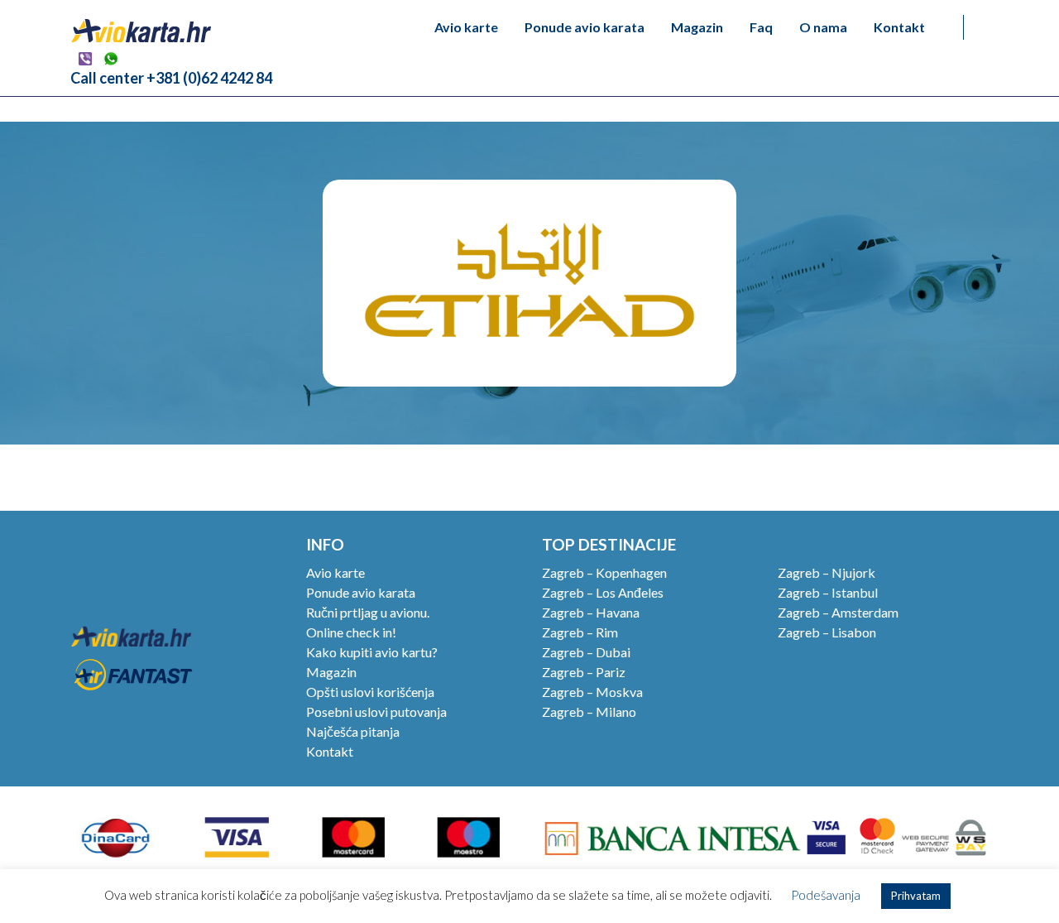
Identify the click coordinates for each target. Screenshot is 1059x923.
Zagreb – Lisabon (827, 632)
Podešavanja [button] (825, 894)
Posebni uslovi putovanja (376, 711)
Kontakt (899, 27)
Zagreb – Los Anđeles (603, 592)
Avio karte (466, 27)
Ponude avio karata (585, 27)
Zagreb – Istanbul (828, 592)
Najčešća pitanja (353, 731)
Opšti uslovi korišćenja (370, 691)
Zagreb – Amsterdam (838, 612)
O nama (823, 27)
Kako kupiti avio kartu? (372, 652)
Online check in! (351, 632)
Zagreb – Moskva (592, 691)
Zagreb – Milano (589, 711)
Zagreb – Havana (591, 612)
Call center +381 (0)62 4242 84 (171, 78)
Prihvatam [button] (916, 895)
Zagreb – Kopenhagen (604, 572)
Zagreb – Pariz (583, 672)
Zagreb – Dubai (586, 652)
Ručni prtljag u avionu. (367, 612)
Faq (761, 27)
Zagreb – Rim (580, 632)
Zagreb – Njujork (826, 572)
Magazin (697, 27)
